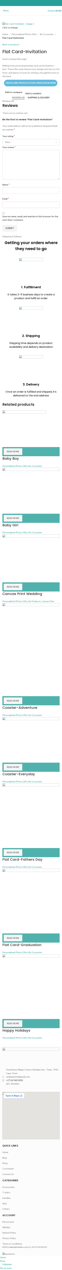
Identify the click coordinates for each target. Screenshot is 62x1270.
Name (6, 184)
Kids (4, 1203)
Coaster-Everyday (18, 774)
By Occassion (47, 34)
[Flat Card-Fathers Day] (31, 811)
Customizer (8, 1168)
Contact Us (8, 1174)
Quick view (15, 443)
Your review (9, 147)
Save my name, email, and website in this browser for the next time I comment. (30, 218)
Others (6, 1208)
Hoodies (6, 1198)
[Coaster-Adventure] (31, 645)
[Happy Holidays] (31, 982)
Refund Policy (9, 1232)
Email (5, 198)
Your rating (8, 135)
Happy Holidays (16, 1030)
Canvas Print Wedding (22, 593)
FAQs (5, 1163)
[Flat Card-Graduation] (31, 897)
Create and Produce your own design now (31, 83)
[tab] (18, 97)
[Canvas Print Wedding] (31, 554)
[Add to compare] (6, 443)
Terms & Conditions (12, 1243)
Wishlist (6, 1227)
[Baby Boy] (24, 424)
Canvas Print (48, 601)
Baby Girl (10, 525)
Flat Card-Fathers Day (22, 859)
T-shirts (6, 1192)
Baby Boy (10, 458)
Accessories (8, 1187)
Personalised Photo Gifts (24, 34)
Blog (4, 1157)
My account (8, 1221)
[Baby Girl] (31, 486)
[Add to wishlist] (23, 443)
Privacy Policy (9, 1238)
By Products (34, 601)
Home (5, 34)
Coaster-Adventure (19, 707)
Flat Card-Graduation (21, 944)
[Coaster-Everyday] (31, 735)
